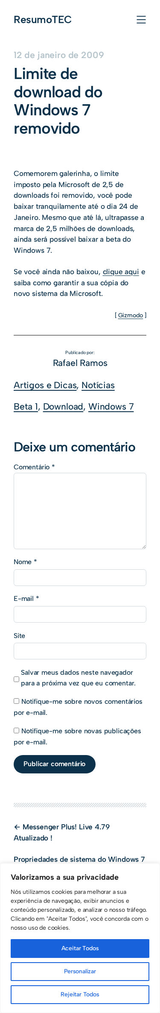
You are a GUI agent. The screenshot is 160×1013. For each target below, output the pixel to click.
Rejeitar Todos (80, 994)
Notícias (98, 385)
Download (63, 406)
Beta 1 (26, 406)
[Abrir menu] (141, 20)
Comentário (34, 467)
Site (19, 636)
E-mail (26, 598)
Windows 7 (111, 406)
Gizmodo (130, 315)
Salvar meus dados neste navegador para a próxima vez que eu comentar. (78, 678)
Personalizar (80, 971)
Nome (25, 562)
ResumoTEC (43, 19)
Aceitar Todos (80, 948)
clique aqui (121, 271)
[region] (80, 938)
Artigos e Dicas (45, 385)
